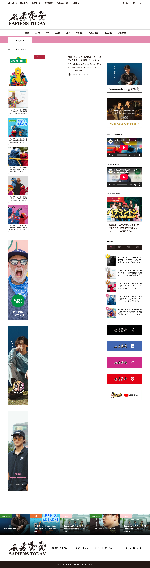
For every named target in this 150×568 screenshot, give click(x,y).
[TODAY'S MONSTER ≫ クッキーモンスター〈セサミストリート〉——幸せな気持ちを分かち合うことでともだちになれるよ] (111, 300)
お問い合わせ (108, 548)
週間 (119, 247)
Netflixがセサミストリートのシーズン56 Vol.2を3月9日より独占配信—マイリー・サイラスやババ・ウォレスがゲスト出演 (130, 311)
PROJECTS (24, 3)
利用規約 (63, 548)
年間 (137, 247)
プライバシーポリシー (93, 548)
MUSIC (57, 33)
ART (68, 33)
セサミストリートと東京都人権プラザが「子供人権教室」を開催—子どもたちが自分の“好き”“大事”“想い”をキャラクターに (130, 272)
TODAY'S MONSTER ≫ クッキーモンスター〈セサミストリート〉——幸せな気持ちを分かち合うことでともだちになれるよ (130, 298)
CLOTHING (36, 3)
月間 (128, 247)
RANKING (75, 3)
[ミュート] (135, 155)
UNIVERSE (122, 33)
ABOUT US (12, 3)
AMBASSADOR (62, 3)
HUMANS (108, 33)
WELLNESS (93, 33)
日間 (111, 247)
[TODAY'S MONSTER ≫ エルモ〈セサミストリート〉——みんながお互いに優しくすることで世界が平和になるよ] (111, 287)
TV (47, 33)
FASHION (79, 33)
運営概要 (54, 548)
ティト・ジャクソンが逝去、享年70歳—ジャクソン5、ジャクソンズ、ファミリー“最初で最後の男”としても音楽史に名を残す (130, 259)
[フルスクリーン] (138, 155)
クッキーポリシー (75, 548)
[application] (124, 147)
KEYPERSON (48, 3)
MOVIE (37, 33)
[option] (15, 524)
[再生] (109, 155)
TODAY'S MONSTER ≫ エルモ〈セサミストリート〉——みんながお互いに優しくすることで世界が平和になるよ (130, 285)
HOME (26, 33)
